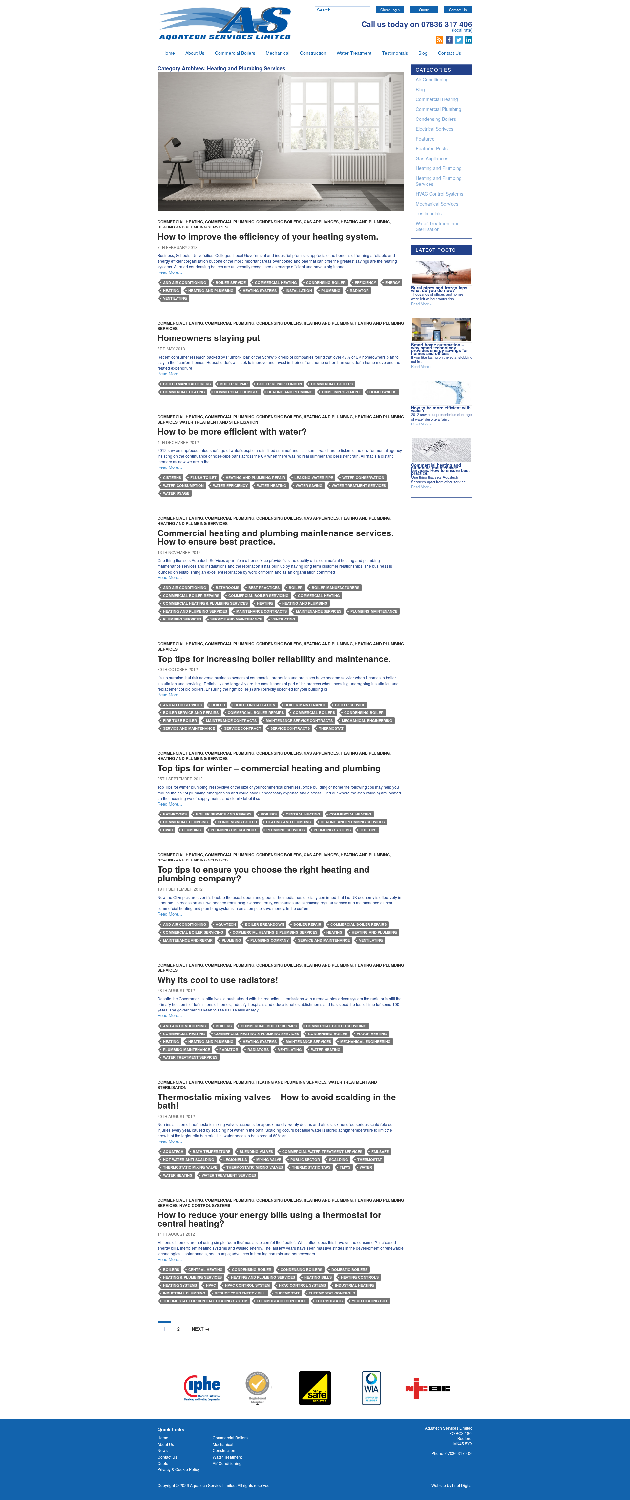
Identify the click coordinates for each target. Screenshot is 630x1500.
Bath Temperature (211, 1151)
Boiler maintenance (305, 704)
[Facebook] (450, 39)
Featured (425, 138)
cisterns (172, 477)
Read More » (421, 303)
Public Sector (305, 1159)
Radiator (359, 290)
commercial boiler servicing (258, 595)
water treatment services (359, 485)
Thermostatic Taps (311, 1167)
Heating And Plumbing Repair (255, 477)
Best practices (264, 587)
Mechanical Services (437, 203)
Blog (423, 53)
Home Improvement (341, 391)
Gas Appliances (321, 222)
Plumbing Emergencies (234, 829)
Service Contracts (290, 728)
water (366, 1167)
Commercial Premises (236, 391)
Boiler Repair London (279, 383)
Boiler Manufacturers (187, 383)
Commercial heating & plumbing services (205, 603)
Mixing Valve (268, 1159)
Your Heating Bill (370, 1300)
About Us (194, 53)
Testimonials (395, 53)
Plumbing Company (269, 940)
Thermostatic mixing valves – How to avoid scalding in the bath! (277, 1101)
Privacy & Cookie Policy (179, 1469)
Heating (171, 290)
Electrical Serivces (434, 128)
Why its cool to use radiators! (218, 979)
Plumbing (331, 290)
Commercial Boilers (235, 53)
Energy (392, 282)
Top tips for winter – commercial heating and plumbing (269, 768)
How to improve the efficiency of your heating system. (268, 236)
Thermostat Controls (332, 1293)
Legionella (235, 1159)
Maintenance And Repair (188, 940)
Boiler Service (231, 282)
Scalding (338, 1159)
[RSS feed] (440, 39)
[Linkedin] (468, 39)
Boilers (269, 814)
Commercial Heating (180, 222)
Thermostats (329, 1300)
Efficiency (365, 282)
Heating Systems (260, 290)
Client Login (390, 9)
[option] (202, 1388)
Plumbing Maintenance (373, 611)
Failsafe (380, 1151)
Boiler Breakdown (264, 924)
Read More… (170, 272)
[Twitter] (459, 39)
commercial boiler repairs (191, 595)
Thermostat (331, 728)
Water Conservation (363, 477)
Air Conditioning (432, 79)
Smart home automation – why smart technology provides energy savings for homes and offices (439, 348)
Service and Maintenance (236, 619)
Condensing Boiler (326, 282)
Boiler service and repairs (191, 712)
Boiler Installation (254, 704)
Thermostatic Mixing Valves (254, 1167)
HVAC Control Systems (204, 1205)
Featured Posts (432, 148)
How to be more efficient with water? (232, 431)
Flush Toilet (203, 477)
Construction (313, 53)
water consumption (183, 485)
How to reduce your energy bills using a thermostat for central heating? (269, 1218)
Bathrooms (227, 587)
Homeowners (382, 391)
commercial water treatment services (322, 1151)
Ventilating (175, 298)
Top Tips (368, 829)
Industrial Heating (354, 1285)
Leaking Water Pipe (313, 477)
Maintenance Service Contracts (299, 720)
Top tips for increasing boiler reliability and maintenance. (274, 658)
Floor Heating (372, 1033)
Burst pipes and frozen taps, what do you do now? (440, 288)
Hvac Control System (247, 1285)
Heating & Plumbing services (192, 1277)
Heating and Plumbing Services (193, 227)
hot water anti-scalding (188, 1159)
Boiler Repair (234, 383)
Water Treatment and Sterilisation (218, 422)
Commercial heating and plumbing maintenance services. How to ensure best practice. (276, 537)
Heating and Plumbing (365, 222)
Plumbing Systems (332, 829)
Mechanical (277, 53)
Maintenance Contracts (261, 611)
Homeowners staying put (209, 338)
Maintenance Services (318, 611)
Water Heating (271, 485)
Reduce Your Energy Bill (240, 1293)
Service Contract (242, 728)
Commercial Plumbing (229, 222)
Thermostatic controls (281, 1300)
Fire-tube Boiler (180, 720)
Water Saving (309, 485)
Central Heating (303, 814)
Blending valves (256, 1151)
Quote (424, 9)
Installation (299, 290)
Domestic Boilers (349, 1269)
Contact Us (458, 9)
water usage (176, 493)
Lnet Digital (462, 1485)
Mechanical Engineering (367, 720)
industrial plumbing (184, 1293)
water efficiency (230, 485)
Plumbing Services (182, 619)
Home (168, 53)
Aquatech (226, 924)
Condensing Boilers (279, 222)
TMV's (345, 1167)
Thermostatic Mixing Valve (190, 1167)
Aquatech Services (182, 704)
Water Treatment (354, 53)
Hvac (168, 829)
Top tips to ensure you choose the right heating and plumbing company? (263, 873)
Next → (201, 1328)
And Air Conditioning (184, 282)
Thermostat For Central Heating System (205, 1300)
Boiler (296, 587)
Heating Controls (360, 1277)
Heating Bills (318, 1277)
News (163, 1450)
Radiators (258, 1049)
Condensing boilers (301, 1269)
